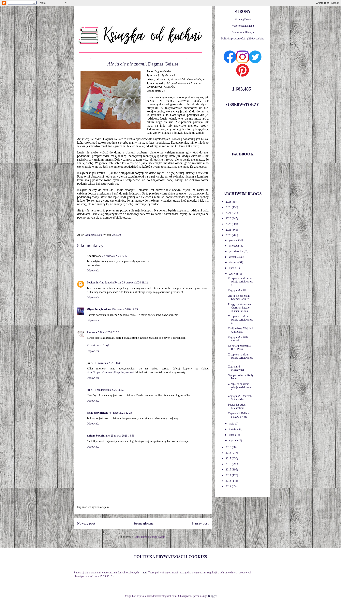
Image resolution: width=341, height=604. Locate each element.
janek (90, 389)
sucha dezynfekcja (97, 412)
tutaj (144, 572)
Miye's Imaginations (99, 309)
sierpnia (233, 262)
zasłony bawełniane (98, 435)
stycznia (234, 440)
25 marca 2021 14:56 (122, 435)
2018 (229, 452)
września (234, 256)
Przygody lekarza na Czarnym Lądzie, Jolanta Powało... (239, 308)
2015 (229, 469)
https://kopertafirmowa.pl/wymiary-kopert (110, 372)
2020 (229, 235)
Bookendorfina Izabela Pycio (104, 282)
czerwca (234, 273)
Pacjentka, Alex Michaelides (236, 406)
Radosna (92, 332)
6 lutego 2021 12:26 (121, 412)
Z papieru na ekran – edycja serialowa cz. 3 (240, 358)
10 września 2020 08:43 (108, 363)
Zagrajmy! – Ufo (237, 290)
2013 (229, 480)
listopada (234, 245)
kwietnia (234, 429)
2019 (229, 447)
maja (232, 423)
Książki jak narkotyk (98, 345)
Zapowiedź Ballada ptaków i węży (238, 415)
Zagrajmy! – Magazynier (236, 368)
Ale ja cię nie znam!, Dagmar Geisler (239, 297)
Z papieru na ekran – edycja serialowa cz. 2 (240, 387)
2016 (229, 464)
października (236, 251)
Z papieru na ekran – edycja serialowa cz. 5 (240, 281)
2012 (229, 486)
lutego (233, 434)
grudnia (233, 240)
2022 (229, 224)
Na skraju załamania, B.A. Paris (239, 347)
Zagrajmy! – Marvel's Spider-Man (240, 398)
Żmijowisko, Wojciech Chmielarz (240, 330)
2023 (229, 218)
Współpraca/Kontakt (242, 25)
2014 (229, 475)
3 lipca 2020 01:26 (108, 332)
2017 (229, 458)
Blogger (212, 596)
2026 (229, 201)
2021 (229, 229)
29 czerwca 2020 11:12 (135, 282)
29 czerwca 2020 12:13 (125, 309)
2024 (229, 212)
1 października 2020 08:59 (109, 389)
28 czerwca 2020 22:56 (115, 255)
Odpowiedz (93, 270)
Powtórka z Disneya (242, 32)
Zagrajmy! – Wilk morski (238, 339)
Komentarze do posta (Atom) (150, 536)
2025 (229, 207)
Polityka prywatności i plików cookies (242, 38)
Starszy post (200, 523)
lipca (232, 267)
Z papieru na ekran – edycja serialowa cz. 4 (240, 320)
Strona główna (143, 523)
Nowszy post (86, 523)
